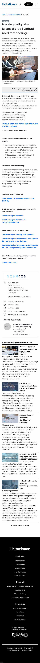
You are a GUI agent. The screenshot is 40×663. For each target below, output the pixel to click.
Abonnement (20, 561)
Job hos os (20, 616)
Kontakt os (20, 612)
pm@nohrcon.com (21, 334)
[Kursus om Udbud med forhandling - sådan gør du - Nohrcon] (20, 68)
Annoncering (20, 568)
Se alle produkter (20, 576)
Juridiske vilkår (20, 590)
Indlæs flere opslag (20, 525)
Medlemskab (20, 564)
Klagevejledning (20, 594)
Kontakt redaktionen (20, 608)
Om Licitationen (20, 619)
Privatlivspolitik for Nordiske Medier (20, 586)
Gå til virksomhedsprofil (17, 311)
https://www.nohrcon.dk (18, 315)
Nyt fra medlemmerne (11, 14)
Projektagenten (20, 572)
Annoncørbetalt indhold (20, 598)
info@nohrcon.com (16, 302)
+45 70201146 (13, 305)
